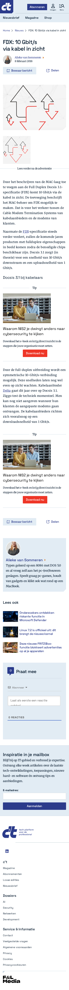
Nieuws (19, 30)
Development (11, 919)
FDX (26, 231)
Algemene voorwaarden (17, 947)
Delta (7, 390)
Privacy (7, 953)
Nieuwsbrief (10, 885)
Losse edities (11, 880)
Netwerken (9, 913)
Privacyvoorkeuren (14, 964)
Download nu (35, 353)
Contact (8, 935)
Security (8, 907)
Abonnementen (12, 874)
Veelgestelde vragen (15, 941)
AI (4, 901)
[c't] (6, 6)
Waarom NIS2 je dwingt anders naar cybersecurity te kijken (34, 331)
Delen (55, 70)
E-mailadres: (10, 790)
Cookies (8, 959)
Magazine (9, 868)
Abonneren (37, 7)
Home (6, 30)
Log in (8, 63)
